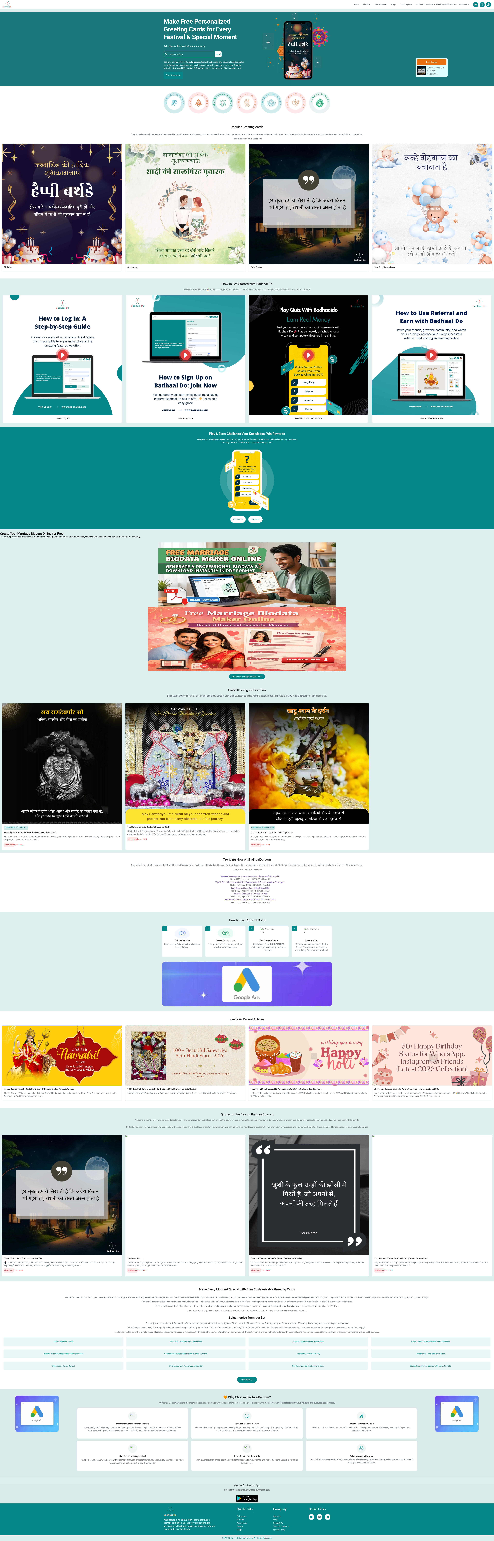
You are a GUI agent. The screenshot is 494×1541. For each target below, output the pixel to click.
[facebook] (327, 1517)
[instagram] (319, 1517)
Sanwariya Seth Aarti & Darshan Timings (250, 894)
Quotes (240, 1526)
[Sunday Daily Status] (319, 102)
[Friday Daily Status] (271, 102)
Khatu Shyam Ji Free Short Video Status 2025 (250, 888)
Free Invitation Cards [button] (424, 4)
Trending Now (406, 4)
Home (356, 4)
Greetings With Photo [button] (445, 4)
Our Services (380, 4)
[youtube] (311, 1517)
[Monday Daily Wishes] (174, 102)
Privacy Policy (279, 1530)
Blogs (393, 4)
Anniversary (242, 1523)
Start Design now (173, 75)
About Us (367, 4)
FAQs (275, 1519)
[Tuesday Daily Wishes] (198, 102)
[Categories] (482, 4)
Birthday (240, 1519)
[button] (62, 355)
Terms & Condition (281, 1526)
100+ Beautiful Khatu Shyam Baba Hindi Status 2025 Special (250, 899)
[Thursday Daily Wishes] (247, 102)
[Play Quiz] (475, 4)
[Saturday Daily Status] (295, 102)
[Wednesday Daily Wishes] (222, 102)
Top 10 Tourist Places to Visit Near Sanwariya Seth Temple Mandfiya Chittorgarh (249, 882)
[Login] (488, 4)
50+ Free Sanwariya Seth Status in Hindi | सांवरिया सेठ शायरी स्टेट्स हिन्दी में (249, 876)
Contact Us (464, 4)
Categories (241, 1516)
